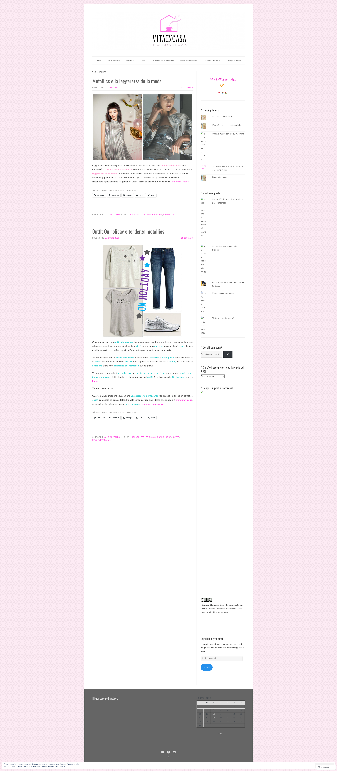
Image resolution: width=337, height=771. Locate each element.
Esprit (95, 381)
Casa (143, 60)
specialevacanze (101, 440)
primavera (169, 215)
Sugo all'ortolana (219, 177)
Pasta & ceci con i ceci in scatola (226, 125)
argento (135, 215)
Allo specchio (112, 215)
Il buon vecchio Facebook (105, 698)
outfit (175, 437)
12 (214, 714)
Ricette (129, 60)
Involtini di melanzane (222, 116)
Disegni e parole (234, 60)
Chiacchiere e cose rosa (163, 60)
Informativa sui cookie (56, 766)
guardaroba (148, 215)
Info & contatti (113, 60)
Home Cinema (211, 60)
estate (144, 437)
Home (98, 60)
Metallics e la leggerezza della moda (127, 81)
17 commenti (187, 87)
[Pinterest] (168, 752)
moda (159, 215)
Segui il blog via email (212, 639)
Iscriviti (207, 667)
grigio (152, 437)
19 (214, 718)
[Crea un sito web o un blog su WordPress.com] (168, 757)
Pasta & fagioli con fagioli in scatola (228, 134)
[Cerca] (227, 354)
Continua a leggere (181, 181)
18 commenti (187, 238)
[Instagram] (174, 752)
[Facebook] (163, 752)
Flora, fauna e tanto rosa (223, 293)
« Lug (220, 733)
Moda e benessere (188, 60)
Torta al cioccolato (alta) (223, 318)
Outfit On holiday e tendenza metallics (128, 231)
